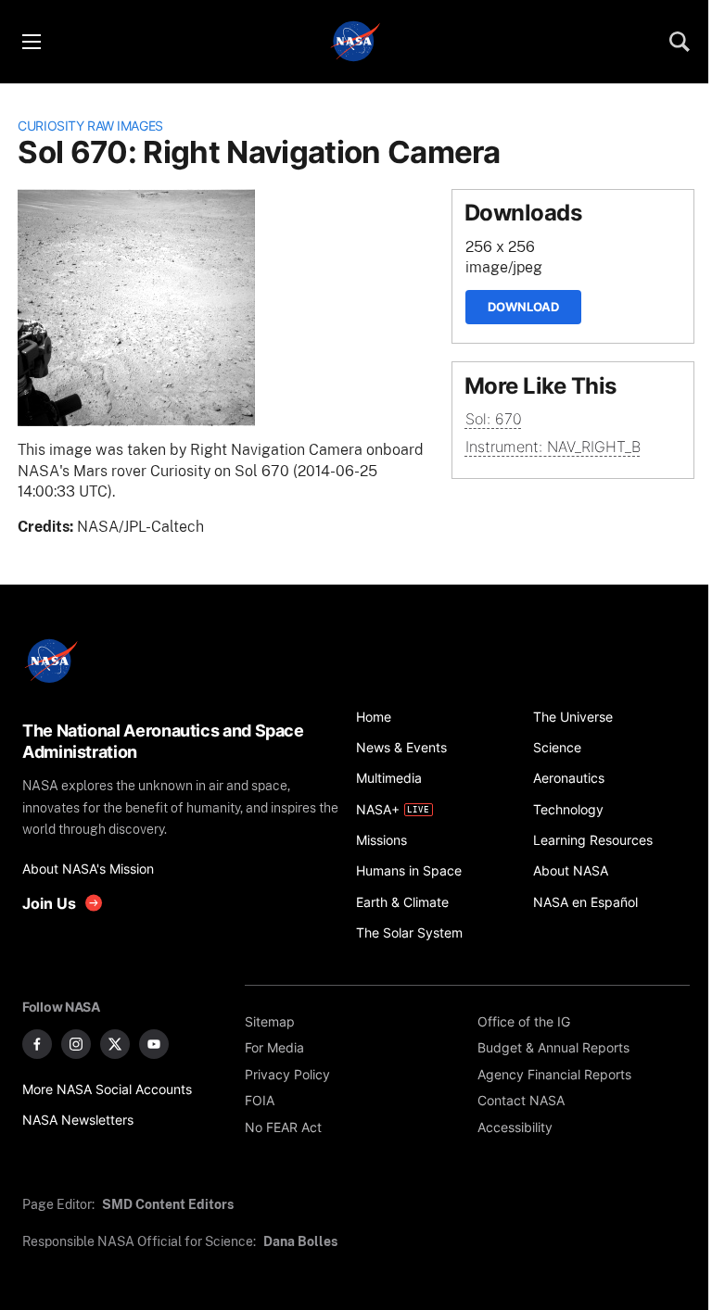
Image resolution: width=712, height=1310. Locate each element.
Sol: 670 (493, 419)
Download (523, 306)
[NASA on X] (115, 1044)
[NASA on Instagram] (76, 1044)
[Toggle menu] (30, 41)
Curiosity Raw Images (90, 125)
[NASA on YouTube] (154, 1044)
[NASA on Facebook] (37, 1044)
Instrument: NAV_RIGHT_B (553, 447)
